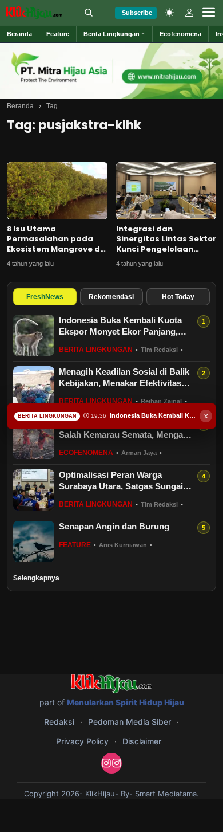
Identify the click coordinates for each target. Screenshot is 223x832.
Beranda (20, 106)
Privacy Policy (82, 741)
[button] (115, 34)
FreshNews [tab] (44, 297)
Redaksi (59, 722)
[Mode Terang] (169, 12)
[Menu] (208, 13)
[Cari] (88, 12)
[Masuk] (189, 12)
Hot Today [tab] (178, 297)
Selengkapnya (36, 578)
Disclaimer (141, 741)
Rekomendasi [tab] (111, 297)
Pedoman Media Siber (129, 722)
